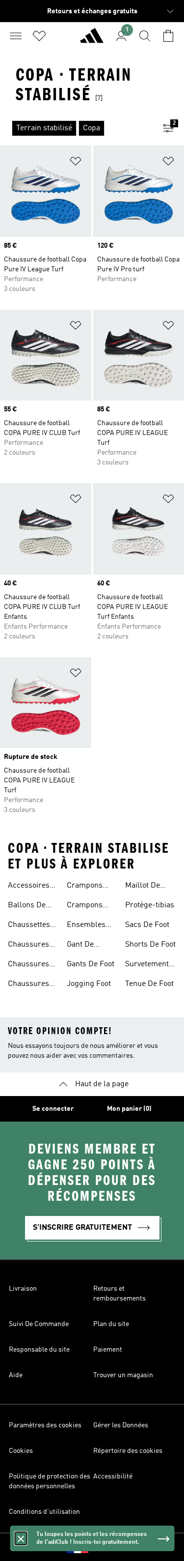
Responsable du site (39, 1349)
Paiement (107, 1349)
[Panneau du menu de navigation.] (15, 36)
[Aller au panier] (168, 36)
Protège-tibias (149, 905)
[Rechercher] (145, 36)
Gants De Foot (90, 964)
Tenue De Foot (149, 984)
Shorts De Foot (150, 945)
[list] (76, 128)
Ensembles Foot (86, 926)
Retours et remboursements (119, 1293)
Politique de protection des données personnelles (49, 1481)
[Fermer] (20, 1538)
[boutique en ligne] (92, 40)
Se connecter (53, 1108)
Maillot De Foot (142, 887)
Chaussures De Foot (28, 946)
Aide (16, 1375)
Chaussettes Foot (29, 926)
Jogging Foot (89, 984)
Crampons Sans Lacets (87, 887)
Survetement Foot (147, 965)
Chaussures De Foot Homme (28, 965)
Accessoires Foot (29, 887)
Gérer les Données (120, 1425)
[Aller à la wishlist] (39, 36)
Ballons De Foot (27, 906)
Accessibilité (112, 1476)
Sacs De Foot (147, 925)
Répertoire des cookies (127, 1450)
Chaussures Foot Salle (28, 985)
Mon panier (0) (129, 1108)
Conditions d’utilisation (44, 1511)
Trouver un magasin (123, 1375)
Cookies (21, 1450)
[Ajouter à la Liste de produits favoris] (75, 163)
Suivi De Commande (39, 1324)
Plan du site (111, 1324)
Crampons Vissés (85, 906)
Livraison (23, 1288)
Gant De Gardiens (82, 946)
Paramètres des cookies (45, 1425)
